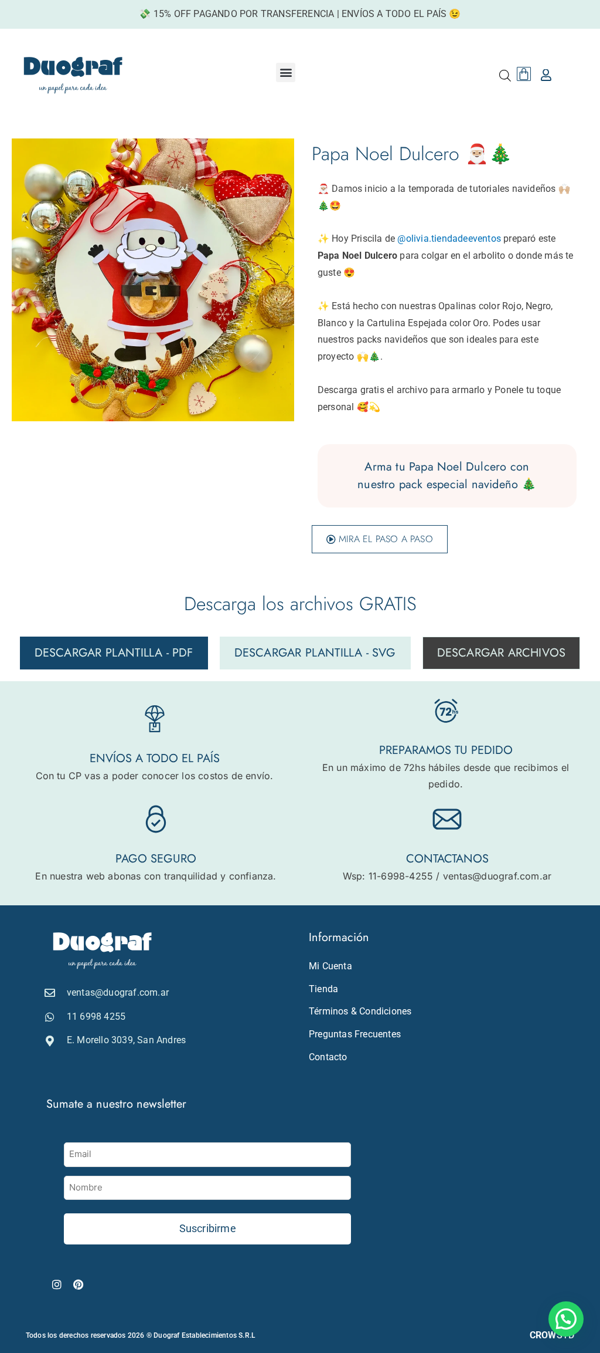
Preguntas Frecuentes (355, 1034)
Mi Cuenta (330, 966)
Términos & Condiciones (360, 1011)
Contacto (328, 1057)
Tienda (323, 989)
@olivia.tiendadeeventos (449, 238)
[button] (285, 72)
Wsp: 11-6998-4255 (388, 876)
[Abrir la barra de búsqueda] (505, 75)
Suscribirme (207, 1228)
